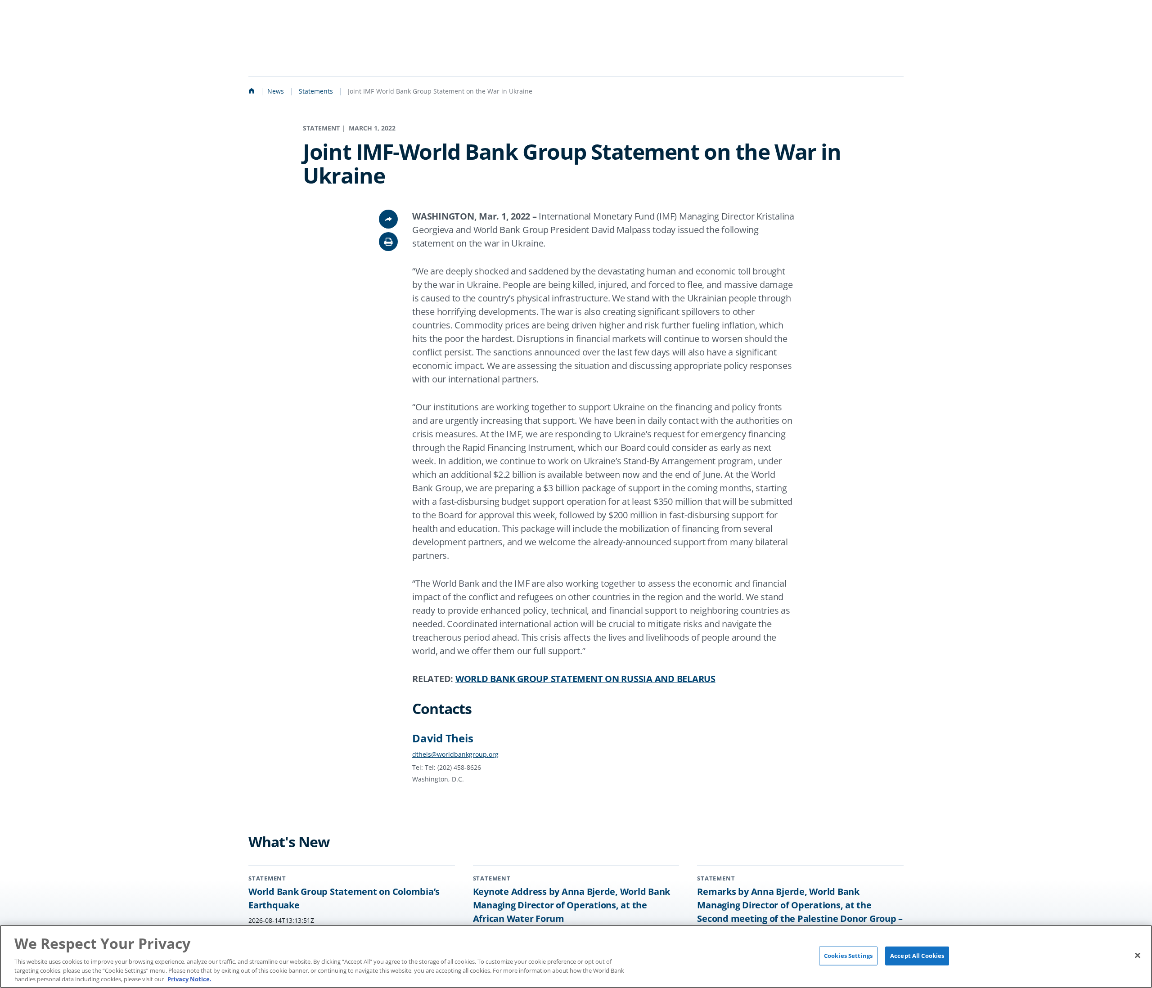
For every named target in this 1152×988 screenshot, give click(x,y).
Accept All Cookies (917, 956)
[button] (388, 241)
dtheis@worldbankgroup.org (455, 754)
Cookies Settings (848, 956)
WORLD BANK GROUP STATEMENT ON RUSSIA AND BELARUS (585, 679)
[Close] (1138, 955)
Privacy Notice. (189, 979)
